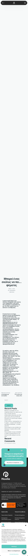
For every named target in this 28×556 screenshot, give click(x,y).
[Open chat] (24, 552)
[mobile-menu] (25, 3)
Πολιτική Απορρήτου (14, 554)
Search (6, 400)
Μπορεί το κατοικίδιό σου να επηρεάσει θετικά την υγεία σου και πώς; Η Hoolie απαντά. (13, 412)
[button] (25, 525)
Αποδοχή (14, 546)
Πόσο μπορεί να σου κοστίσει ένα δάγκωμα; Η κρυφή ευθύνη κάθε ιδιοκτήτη (13, 429)
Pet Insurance (11, 290)
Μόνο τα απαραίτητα (14, 550)
